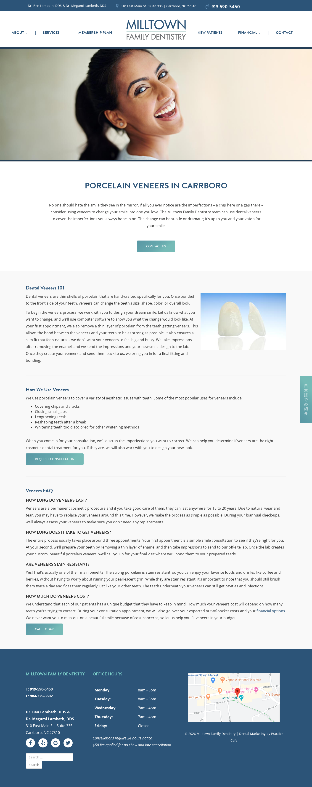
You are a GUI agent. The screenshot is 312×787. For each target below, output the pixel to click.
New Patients (210, 32)
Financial (248, 32)
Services (52, 32)
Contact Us (156, 246)
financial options (270, 610)
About (18, 32)
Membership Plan (95, 32)
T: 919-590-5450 (39, 689)
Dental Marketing (252, 733)
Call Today (44, 629)
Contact (284, 32)
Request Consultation (54, 459)
